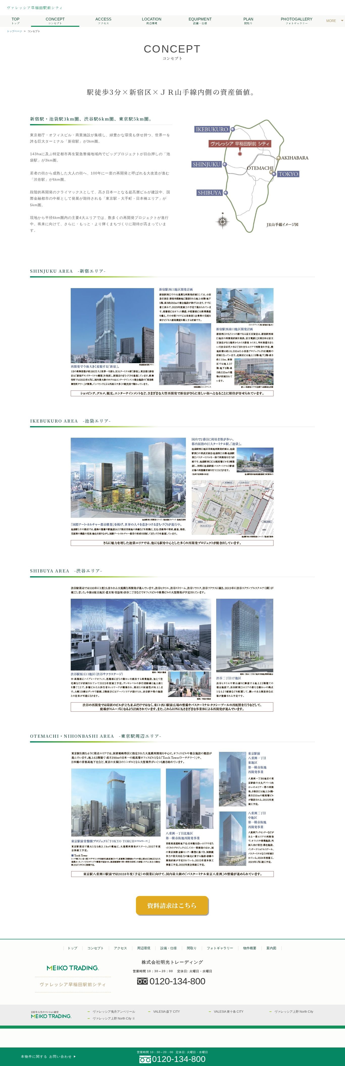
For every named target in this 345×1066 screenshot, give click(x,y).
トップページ (14, 31)
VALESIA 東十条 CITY (228, 1011)
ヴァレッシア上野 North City (294, 1011)
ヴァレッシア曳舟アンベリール (114, 1011)
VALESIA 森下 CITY (166, 1011)
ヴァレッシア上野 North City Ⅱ (114, 1018)
